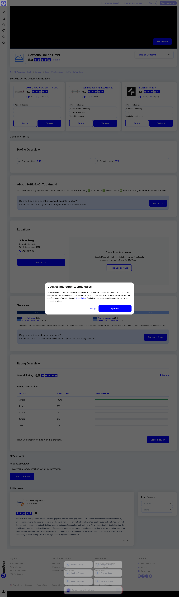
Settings (92, 308)
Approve (115, 308)
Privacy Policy (80, 298)
